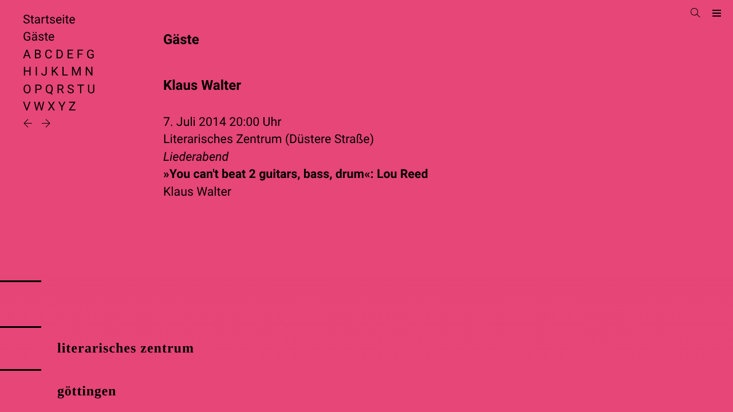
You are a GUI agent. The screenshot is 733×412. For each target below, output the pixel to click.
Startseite (49, 20)
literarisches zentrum (125, 348)
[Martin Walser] (29, 124)
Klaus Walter (197, 192)
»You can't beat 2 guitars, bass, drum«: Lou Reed (295, 174)
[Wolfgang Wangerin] (46, 124)
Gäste (38, 37)
